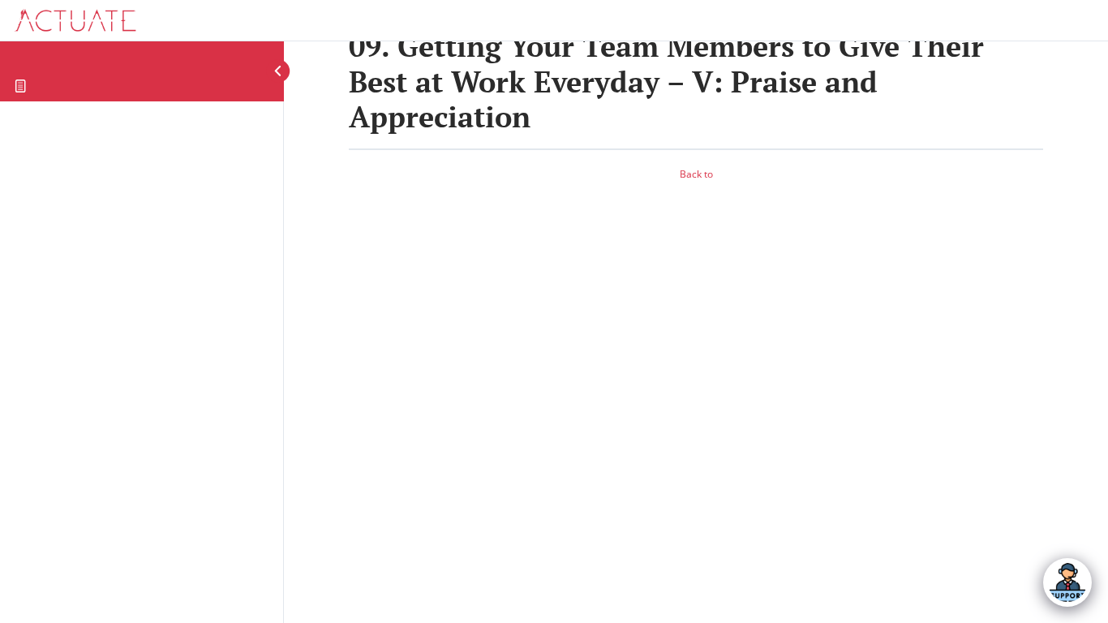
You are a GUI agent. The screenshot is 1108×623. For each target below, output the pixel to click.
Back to (696, 174)
